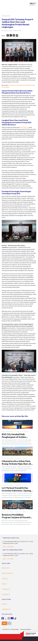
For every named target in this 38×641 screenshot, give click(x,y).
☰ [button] (35, 3)
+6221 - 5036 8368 (8, 547)
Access (4, 578)
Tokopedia (5, 609)
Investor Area (6, 573)
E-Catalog (5, 589)
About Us (5, 568)
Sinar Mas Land (24, 127)
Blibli (3, 604)
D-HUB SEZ (5, 594)
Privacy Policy (15, 629)
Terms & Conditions (25, 629)
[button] (8, 35)
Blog (3, 584)
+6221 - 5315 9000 (8, 559)
